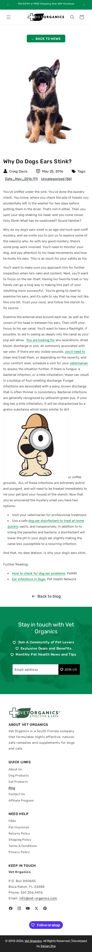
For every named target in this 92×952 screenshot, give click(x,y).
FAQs (12, 821)
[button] (8, 17)
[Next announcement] (84, 4)
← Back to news (46, 39)
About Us (15, 769)
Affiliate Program (21, 800)
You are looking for (40, 340)
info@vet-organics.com (38, 898)
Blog (12, 788)
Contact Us (17, 794)
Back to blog (49, 596)
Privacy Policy (19, 852)
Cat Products (18, 782)
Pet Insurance (19, 827)
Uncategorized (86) (56, 179)
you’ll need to (75, 352)
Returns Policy (19, 833)
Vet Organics (33, 941)
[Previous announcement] (8, 4)
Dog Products (19, 775)
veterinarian (79, 363)
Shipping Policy (20, 840)
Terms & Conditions (23, 846)
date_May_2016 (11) (21, 179)
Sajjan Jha (48, 946)
